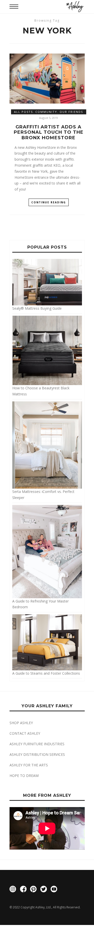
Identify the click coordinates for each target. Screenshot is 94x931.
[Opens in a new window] (13, 889)
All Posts (23, 112)
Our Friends (71, 112)
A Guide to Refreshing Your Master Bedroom (40, 604)
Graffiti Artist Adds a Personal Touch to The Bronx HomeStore (48, 132)
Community (46, 112)
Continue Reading (48, 202)
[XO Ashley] (75, 6)
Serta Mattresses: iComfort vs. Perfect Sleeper (43, 494)
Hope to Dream (24, 775)
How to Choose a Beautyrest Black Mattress (40, 391)
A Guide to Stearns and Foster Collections (46, 673)
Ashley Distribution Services (37, 754)
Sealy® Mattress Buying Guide (37, 308)
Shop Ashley (21, 722)
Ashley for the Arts (29, 765)
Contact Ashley (25, 733)
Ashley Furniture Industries (37, 743)
